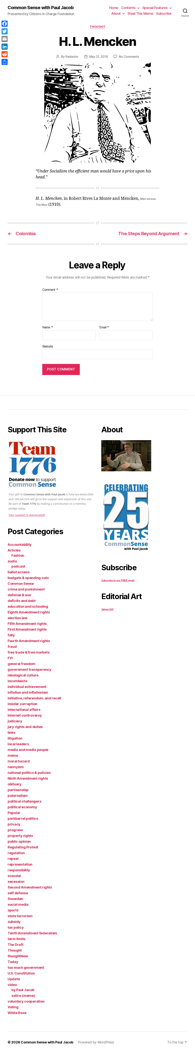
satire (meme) (23, 996)
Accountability (20, 545)
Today (13, 962)
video (12, 985)
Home (113, 8)
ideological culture (23, 675)
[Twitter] (4, 31)
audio (12, 561)
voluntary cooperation (26, 1001)
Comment (50, 290)
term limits (16, 939)
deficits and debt (21, 601)
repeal (13, 859)
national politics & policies (29, 773)
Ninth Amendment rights (28, 778)
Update (14, 979)
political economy (22, 807)
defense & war (19, 595)
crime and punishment (26, 589)
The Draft (15, 945)
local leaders (18, 744)
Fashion (17, 555)
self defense (18, 893)
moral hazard (19, 761)
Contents (128, 8)
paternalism (18, 796)
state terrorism (20, 916)
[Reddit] (4, 54)
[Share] (4, 62)
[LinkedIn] (4, 46)
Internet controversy (25, 715)
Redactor (72, 56)
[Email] (4, 39)
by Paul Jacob (22, 990)
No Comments (129, 56)
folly (11, 635)
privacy (14, 824)
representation (20, 864)
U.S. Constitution (21, 973)
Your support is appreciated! (27, 515)
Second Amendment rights (30, 887)
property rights (20, 836)
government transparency (29, 669)
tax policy (16, 927)
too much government (26, 968)
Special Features (155, 8)
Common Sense (21, 584)
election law (17, 618)
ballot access (19, 572)
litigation (15, 738)
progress (15, 830)
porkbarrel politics (23, 818)
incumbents (17, 681)
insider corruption (22, 704)
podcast (18, 566)
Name (47, 327)
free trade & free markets (28, 652)
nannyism (16, 767)
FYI (10, 658)
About (116, 13)
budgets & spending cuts (28, 578)
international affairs (24, 710)
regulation (16, 853)
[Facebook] (4, 24)
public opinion (19, 841)
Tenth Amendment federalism (32, 933)
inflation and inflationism (28, 692)
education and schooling (28, 606)
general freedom (21, 664)
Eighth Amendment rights (29, 612)
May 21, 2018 (98, 56)
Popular (14, 813)
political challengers (24, 801)
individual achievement (27, 687)
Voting (13, 1007)
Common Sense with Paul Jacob (41, 7)
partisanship (18, 790)
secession (16, 882)
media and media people (28, 750)
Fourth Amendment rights (29, 641)
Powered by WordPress (96, 1042)
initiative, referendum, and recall (34, 698)
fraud (12, 647)
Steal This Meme (140, 13)
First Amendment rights (27, 629)
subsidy (14, 922)
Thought (97, 26)
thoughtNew (18, 956)
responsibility (19, 870)
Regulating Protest (23, 847)
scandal (14, 876)
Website (47, 346)
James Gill (107, 609)
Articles (14, 550)
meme (13, 755)
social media (18, 904)
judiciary (15, 721)
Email (104, 327)
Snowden (15, 899)
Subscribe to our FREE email (117, 580)
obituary (15, 784)
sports (13, 910)
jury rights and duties (25, 727)
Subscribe (164, 13)
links (11, 733)
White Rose (17, 1013)
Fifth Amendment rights (27, 624)
